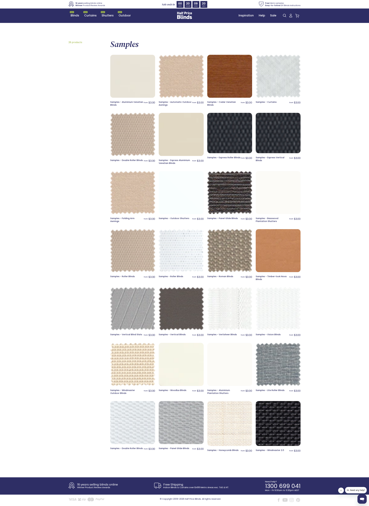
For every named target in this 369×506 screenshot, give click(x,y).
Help (262, 15)
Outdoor (124, 14)
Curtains (90, 14)
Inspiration (246, 15)
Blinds (74, 14)
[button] (284, 15)
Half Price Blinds (193, 498)
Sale (273, 15)
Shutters (107, 14)
